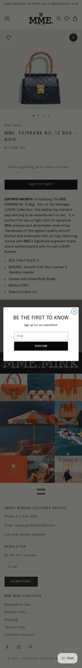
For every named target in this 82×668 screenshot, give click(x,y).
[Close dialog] (74, 311)
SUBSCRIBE (41, 346)
